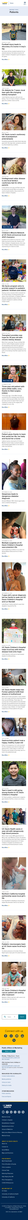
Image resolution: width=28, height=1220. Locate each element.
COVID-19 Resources (7, 1183)
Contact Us (5, 1147)
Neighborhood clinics (8, 1126)
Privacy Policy (15, 1207)
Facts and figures (6, 1096)
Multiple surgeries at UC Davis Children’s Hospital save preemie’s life (12, 544)
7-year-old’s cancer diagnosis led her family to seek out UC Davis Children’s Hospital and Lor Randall (14, 598)
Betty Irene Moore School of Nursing (12, 1132)
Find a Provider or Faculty (9, 1164)
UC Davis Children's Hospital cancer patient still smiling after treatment (14, 992)
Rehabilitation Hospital (8, 1123)
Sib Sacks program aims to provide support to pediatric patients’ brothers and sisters (14, 288)
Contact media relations (8, 1076)
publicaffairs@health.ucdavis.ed (10, 1058)
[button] (14, 217)
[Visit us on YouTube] (22, 1035)
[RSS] (14, 1040)
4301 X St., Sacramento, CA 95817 (14, 1212)
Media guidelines (6, 1079)
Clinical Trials (5, 1170)
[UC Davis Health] (7, 1106)
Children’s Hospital (7, 1120)
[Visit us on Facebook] (5, 1035)
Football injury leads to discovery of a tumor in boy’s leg (14, 46)
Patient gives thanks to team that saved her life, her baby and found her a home (14, 436)
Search (22, 1017)
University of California (8, 1197)
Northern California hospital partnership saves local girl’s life (13, 895)
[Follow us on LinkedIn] (16, 1035)
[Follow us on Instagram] (11, 1035)
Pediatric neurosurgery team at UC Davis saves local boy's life (14, 946)
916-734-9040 (5, 1059)
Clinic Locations (6, 1167)
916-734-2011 (5, 1067)
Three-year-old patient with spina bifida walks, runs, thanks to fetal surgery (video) (13, 389)
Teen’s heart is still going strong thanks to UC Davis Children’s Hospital (13, 792)
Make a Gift (8, 1051)
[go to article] (14, 31)
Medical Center (6, 1117)
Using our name (6, 1082)
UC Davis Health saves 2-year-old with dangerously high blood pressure (12, 831)
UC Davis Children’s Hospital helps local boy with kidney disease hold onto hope (14, 649)
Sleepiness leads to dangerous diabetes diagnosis (10, 496)
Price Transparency (7, 1180)
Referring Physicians (7, 1173)
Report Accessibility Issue (16, 1208)
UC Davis (4, 1191)
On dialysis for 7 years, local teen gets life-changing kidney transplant (13, 92)
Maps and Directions (7, 1153)
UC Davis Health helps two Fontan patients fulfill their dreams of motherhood (13, 691)
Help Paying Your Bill (7, 1176)
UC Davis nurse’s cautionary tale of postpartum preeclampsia (13, 136)
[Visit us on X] (14, 1112)
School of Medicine (7, 1129)
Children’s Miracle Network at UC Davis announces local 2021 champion (14, 234)
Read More (5, 59)
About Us (4, 1143)
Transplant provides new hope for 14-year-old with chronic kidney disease (12, 337)
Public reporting (6, 1093)
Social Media (5, 1150)
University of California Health (10, 1194)
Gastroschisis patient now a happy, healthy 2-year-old (13, 741)
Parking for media (6, 1085)
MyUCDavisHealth (7, 1161)
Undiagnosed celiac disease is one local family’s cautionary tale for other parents (13, 181)
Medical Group (6, 1135)
